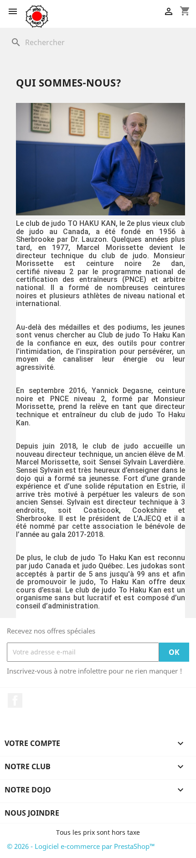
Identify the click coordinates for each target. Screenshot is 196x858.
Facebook (15, 700)
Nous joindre (32, 813)
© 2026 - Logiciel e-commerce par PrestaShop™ (81, 846)
